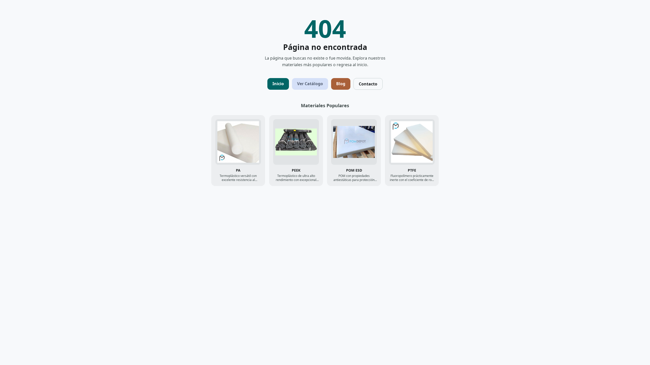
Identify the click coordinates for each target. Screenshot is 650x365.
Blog (340, 83)
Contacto (368, 84)
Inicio (278, 83)
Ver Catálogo (310, 83)
